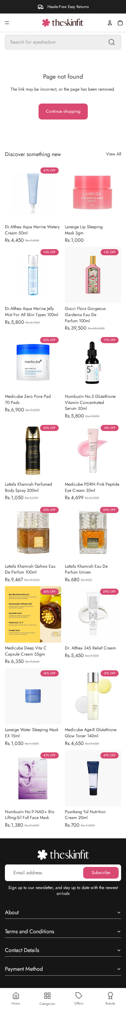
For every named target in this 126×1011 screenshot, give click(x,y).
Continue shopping (63, 111)
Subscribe (101, 872)
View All (113, 154)
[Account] (110, 23)
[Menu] (7, 23)
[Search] (111, 42)
